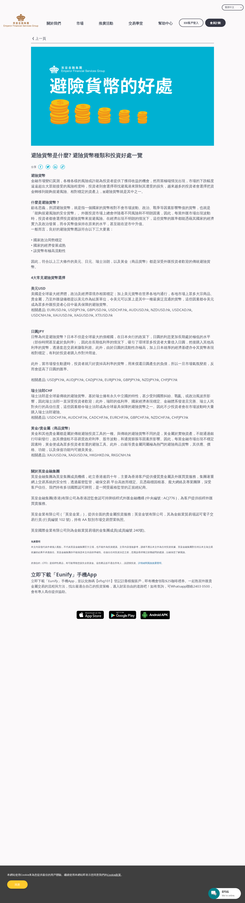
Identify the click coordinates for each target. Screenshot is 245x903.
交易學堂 (136, 23)
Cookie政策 (114, 874)
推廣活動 (106, 23)
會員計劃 (215, 23)
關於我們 (54, 23)
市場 (80, 23)
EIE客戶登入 (191, 23)
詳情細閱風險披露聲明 (149, 563)
